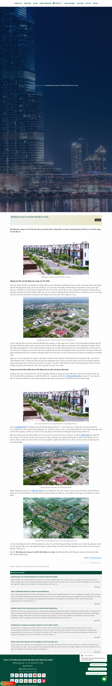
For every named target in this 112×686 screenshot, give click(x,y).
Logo (57, 3)
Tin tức (88, 3)
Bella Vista (19, 566)
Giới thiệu (27, 3)
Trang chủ (18, 3)
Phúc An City (36, 491)
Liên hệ (95, 3)
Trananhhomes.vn (95, 558)
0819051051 (9, 683)
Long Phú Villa (26, 566)
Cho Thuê (80, 3)
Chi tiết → (97, 587)
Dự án (35, 3)
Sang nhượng (69, 3)
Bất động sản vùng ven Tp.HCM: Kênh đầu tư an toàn (29, 217)
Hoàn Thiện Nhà (45, 3)
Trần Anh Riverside (43, 566)
